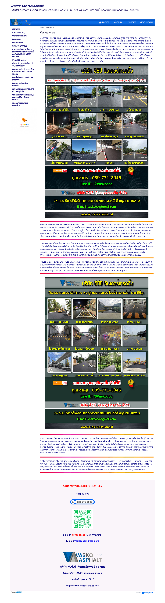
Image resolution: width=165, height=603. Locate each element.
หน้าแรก (42, 28)
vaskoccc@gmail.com (86, 541)
